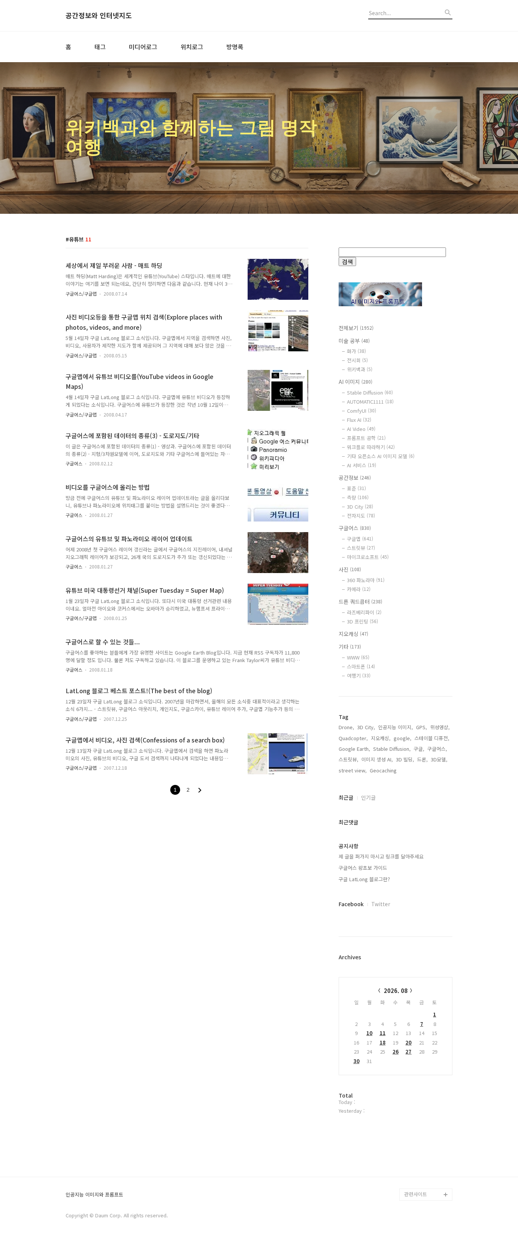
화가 (356, 351)
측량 (358, 497)
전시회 (357, 360)
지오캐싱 (353, 633)
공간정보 (355, 477)
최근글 (346, 797)
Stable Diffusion (370, 392)
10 (369, 1033)
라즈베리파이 (364, 612)
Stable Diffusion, (392, 748)
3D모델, (439, 759)
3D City (360, 506)
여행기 (358, 675)
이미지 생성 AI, (377, 759)
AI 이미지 (355, 381)
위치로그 (192, 46)
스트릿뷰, (348, 759)
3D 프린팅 (362, 621)
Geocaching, (384, 770)
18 (383, 1042)
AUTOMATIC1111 (370, 401)
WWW (358, 657)
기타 (350, 646)
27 (408, 1051)
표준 (356, 488)
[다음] (199, 790)
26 (395, 1051)
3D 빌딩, (405, 759)
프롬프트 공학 (366, 438)
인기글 (368, 797)
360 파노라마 (366, 580)
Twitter (380, 904)
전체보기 (356, 328)
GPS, (421, 727)
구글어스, (437, 748)
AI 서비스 (361, 465)
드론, (422, 759)
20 (408, 1042)
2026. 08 (396, 990)
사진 (350, 569)
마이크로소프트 (368, 557)
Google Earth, (354, 748)
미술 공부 (354, 341)
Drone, (346, 727)
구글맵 (360, 538)
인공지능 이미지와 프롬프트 (94, 1195)
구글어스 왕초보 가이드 (363, 867)
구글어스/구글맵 (81, 293)
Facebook (351, 904)
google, (402, 738)
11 (383, 1033)
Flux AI (359, 419)
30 (356, 1061)
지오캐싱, (381, 738)
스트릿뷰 (361, 547)
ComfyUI (361, 410)
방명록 (234, 46)
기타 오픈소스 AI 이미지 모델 (380, 456)
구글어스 (74, 463)
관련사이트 (415, 1194)
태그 (100, 46)
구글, (419, 748)
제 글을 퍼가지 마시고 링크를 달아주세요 (381, 856)
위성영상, (440, 727)
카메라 (358, 589)
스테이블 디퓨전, (431, 738)
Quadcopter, (353, 738)
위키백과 (359, 369)
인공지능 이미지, (395, 727)
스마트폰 (361, 666)
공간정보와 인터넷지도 (99, 15)
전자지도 (361, 515)
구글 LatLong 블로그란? (364, 879)
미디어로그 (143, 46)
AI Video (361, 428)
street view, (353, 770)
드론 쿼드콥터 (360, 601)
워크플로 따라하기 (371, 447)
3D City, (366, 727)
